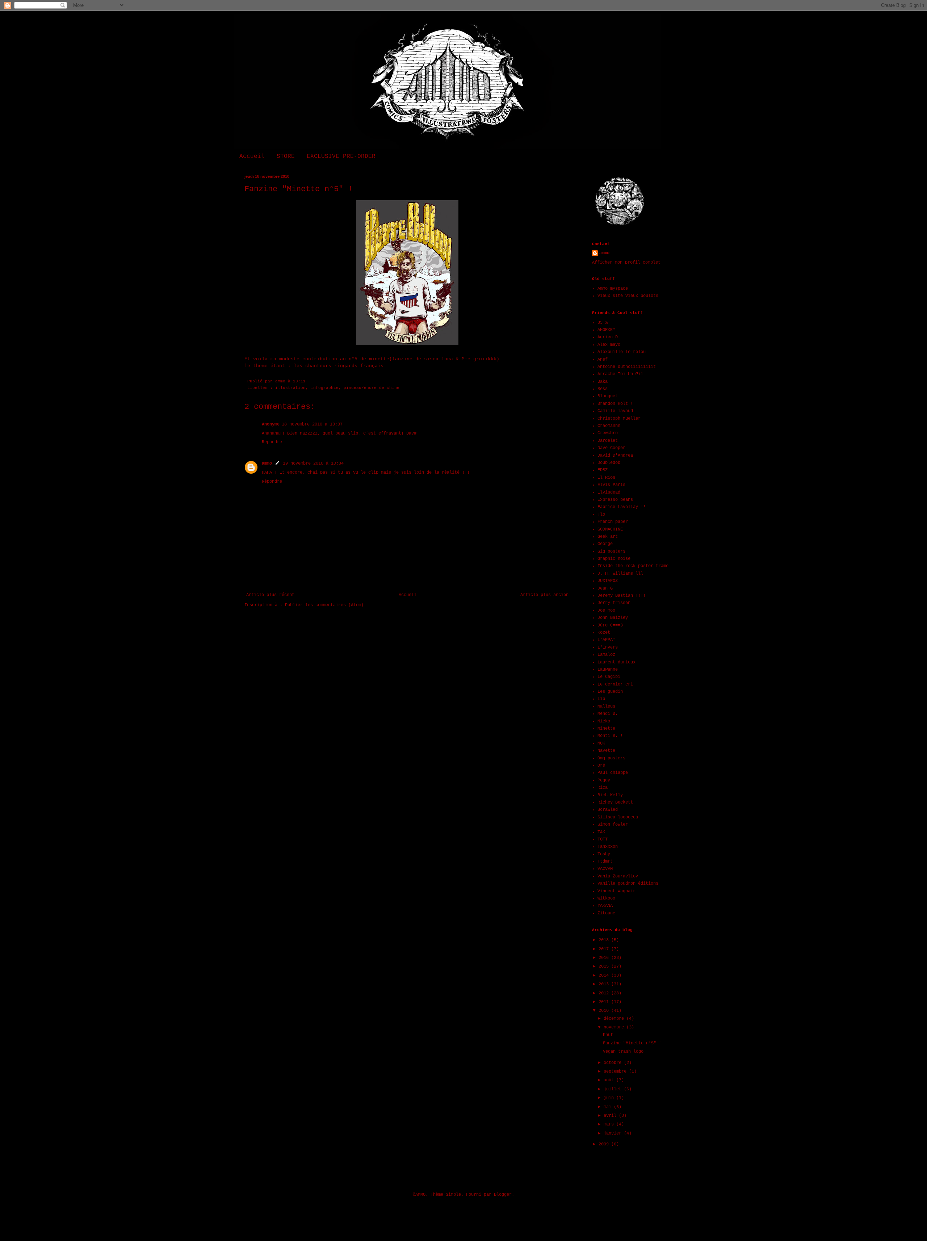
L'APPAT (606, 639)
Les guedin (610, 691)
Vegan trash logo (623, 1051)
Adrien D (607, 337)
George (605, 543)
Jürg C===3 (610, 625)
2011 (605, 1002)
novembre (615, 1027)
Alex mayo (608, 344)
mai (609, 1107)
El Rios (606, 477)
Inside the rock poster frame (632, 566)
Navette (606, 750)
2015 (605, 966)
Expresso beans (615, 499)
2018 (605, 940)
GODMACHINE (610, 529)
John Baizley (612, 617)
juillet (614, 1089)
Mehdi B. (607, 713)
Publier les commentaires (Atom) (324, 605)
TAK (601, 832)
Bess (602, 388)
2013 (605, 984)
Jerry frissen (613, 602)
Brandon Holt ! (615, 403)
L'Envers (607, 647)
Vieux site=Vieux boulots (627, 295)
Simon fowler (612, 824)
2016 (605, 957)
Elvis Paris (611, 484)
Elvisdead (608, 492)
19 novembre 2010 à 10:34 (313, 463)
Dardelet (607, 440)
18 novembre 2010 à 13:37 (312, 424)
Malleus (606, 706)
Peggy (603, 780)
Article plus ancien (544, 595)
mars (610, 1124)
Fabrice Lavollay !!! (622, 507)
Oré (601, 765)
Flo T (603, 514)
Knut (608, 1034)
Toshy (603, 854)
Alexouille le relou (621, 352)
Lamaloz (606, 654)
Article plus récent (270, 595)
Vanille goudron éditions (627, 883)
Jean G (605, 588)
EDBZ (602, 470)
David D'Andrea (615, 455)
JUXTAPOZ (607, 580)
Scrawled (607, 809)
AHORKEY (606, 329)
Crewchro (607, 433)
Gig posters (611, 551)
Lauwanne (607, 669)
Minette (606, 728)
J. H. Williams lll (620, 573)
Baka (602, 381)
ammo (267, 463)
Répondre (272, 442)
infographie (325, 388)
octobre (614, 1062)
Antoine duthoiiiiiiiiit (626, 366)
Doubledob (608, 462)
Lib (601, 698)
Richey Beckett (615, 802)
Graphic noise (613, 558)
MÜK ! (603, 743)
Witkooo (606, 898)
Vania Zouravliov (617, 876)
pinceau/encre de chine (371, 388)
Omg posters (611, 758)
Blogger (503, 1194)
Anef (602, 359)
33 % (602, 322)
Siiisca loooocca (617, 817)
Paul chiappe (612, 772)
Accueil (252, 156)
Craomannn (608, 425)
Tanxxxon (607, 846)
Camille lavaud (615, 411)
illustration (290, 388)
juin (610, 1097)
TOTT (602, 839)
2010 (605, 1010)
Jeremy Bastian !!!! (621, 595)
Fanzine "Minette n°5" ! (632, 1043)
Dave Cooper (611, 447)
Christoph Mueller (619, 418)
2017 (605, 949)
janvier (614, 1133)
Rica (602, 787)
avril (611, 1115)
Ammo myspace (612, 288)
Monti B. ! (610, 735)
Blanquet (607, 396)
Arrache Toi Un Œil (620, 374)
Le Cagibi (608, 676)
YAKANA (605, 905)
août (610, 1080)
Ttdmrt (605, 861)
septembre (616, 1071)
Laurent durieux (616, 662)
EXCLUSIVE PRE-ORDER (341, 156)
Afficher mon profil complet (626, 262)
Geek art (607, 536)
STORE (286, 156)
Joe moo (606, 610)
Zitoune (606, 913)
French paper (612, 521)
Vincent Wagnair (616, 891)
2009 (605, 1144)
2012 (605, 993)
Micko (603, 721)
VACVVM (605, 868)
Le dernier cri (615, 684)
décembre (615, 1018)
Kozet (603, 632)
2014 (605, 975)
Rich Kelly (610, 795)
